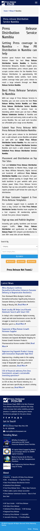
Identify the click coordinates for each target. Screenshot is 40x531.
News (12, 11)
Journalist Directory (10, 517)
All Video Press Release (11, 506)
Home (6, 11)
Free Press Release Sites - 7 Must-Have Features (20, 488)
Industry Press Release (11, 514)
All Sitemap (27, 509)
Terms (29, 529)
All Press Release (22, 503)
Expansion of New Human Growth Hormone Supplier (15, 330)
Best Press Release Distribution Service (17, 483)
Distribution (13, 480)
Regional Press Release (11, 512)
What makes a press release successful (16, 491)
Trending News (25, 517)
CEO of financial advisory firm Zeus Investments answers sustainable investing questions (16, 373)
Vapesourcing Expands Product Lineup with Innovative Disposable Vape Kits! (17, 352)
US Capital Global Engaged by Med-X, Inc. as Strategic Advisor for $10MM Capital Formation (24, 452)
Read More (22, 304)
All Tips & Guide (9, 503)
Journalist (25, 514)
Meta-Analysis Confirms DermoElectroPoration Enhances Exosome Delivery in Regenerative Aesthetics (19, 290)
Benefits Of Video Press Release (23, 477)
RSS (5, 480)
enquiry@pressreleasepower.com (15, 431)
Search (20, 256)
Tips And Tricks (25, 480)
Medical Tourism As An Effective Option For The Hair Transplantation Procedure (23, 459)
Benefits (7, 477)
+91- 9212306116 (9, 428)
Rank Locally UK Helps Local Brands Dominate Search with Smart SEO (16, 310)
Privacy (35, 529)
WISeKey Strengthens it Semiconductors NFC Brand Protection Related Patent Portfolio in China (19, 443)
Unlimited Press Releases (12, 485)
